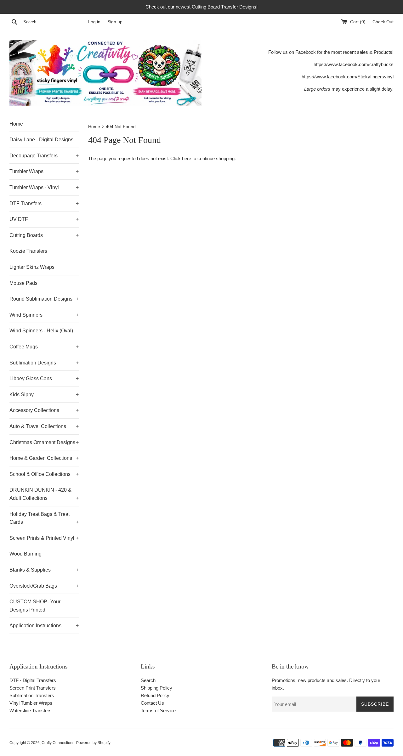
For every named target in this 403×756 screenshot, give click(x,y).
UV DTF (44, 219)
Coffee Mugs (44, 346)
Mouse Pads (23, 283)
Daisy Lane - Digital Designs (41, 139)
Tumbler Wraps (44, 171)
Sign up (114, 22)
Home (16, 124)
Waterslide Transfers (30, 710)
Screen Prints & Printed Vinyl (44, 538)
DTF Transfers (44, 203)
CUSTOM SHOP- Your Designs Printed (34, 605)
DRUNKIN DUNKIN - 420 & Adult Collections (44, 494)
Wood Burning (25, 553)
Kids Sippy (44, 394)
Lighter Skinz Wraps (31, 267)
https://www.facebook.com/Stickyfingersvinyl (348, 76)
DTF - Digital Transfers (32, 680)
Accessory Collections (44, 410)
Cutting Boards (44, 235)
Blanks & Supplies (44, 570)
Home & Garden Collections (44, 458)
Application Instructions (44, 625)
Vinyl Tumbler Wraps (30, 703)
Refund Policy (155, 695)
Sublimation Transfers (31, 695)
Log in (94, 22)
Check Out (383, 22)
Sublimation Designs (44, 362)
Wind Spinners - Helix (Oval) (41, 330)
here (186, 158)
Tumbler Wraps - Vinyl (44, 187)
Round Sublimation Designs (44, 299)
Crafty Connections (58, 743)
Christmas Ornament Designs (44, 442)
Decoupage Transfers (44, 155)
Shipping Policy (156, 688)
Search (148, 680)
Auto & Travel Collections (44, 426)
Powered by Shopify (93, 743)
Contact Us (152, 703)
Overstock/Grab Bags (44, 586)
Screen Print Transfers (32, 688)
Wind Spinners (44, 315)
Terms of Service (158, 710)
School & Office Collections (44, 474)
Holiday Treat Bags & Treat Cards (44, 518)
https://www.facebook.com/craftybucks (354, 64)
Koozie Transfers (28, 251)
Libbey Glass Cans (44, 378)
